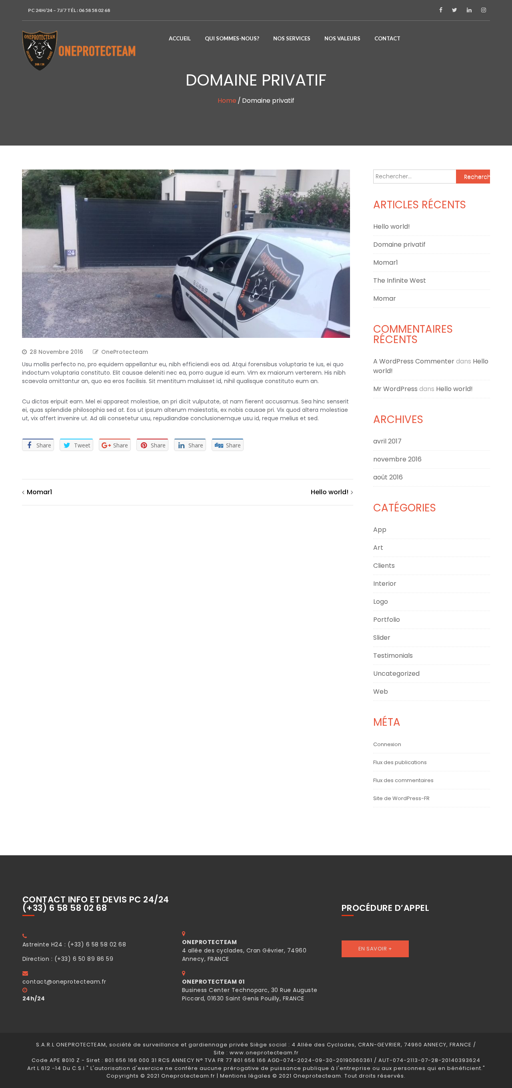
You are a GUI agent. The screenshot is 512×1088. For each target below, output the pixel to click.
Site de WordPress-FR (401, 798)
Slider (381, 637)
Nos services (291, 38)
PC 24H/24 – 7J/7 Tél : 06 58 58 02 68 (69, 10)
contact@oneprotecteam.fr (64, 982)
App (379, 529)
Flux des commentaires (403, 780)
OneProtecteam (124, 352)
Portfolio (386, 619)
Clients (384, 565)
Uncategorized (396, 673)
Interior (384, 583)
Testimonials (393, 655)
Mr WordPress (395, 388)
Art (378, 547)
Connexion (387, 744)
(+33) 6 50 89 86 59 (84, 959)
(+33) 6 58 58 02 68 (97, 944)
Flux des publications (400, 762)
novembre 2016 (397, 459)
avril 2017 (387, 441)
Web (380, 691)
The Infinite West (399, 280)
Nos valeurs (342, 38)
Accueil (180, 38)
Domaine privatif (399, 244)
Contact (387, 38)
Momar (384, 298)
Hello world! (329, 492)
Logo (380, 601)
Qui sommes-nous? (232, 38)
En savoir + (375, 948)
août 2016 (388, 477)
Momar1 (39, 492)
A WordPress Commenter (413, 361)
